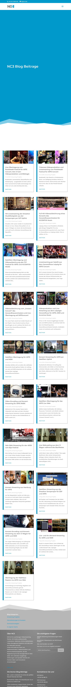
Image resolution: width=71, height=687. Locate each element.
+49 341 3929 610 (13, 1)
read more (8, 189)
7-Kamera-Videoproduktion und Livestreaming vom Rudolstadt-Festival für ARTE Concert (51, 169)
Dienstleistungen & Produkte (16, 620)
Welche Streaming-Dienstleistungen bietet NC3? (49, 637)
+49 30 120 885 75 (42, 677)
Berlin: (41, 675)
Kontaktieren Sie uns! (45, 672)
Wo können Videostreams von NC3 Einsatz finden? (49, 641)
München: (42, 685)
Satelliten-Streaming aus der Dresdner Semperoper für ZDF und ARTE (50, 491)
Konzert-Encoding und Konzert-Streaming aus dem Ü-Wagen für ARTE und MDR (18, 534)
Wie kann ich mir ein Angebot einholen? (49, 646)
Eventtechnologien (13, 623)
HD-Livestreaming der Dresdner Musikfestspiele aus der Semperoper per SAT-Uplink (17, 216)
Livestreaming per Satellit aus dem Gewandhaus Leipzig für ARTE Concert (50, 264)
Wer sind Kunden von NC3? (45, 644)
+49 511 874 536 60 (42, 682)
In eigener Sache (12, 627)
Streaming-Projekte (16, 177)
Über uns (10, 667)
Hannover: (43, 680)
